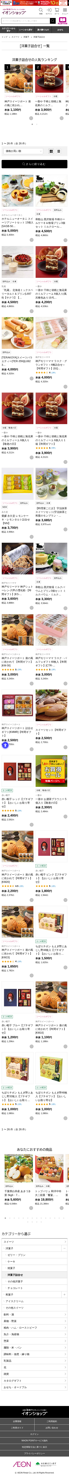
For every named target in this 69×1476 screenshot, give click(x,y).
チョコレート (15, 1288)
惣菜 (6, 1341)
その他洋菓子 (15, 1281)
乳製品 (7, 1360)
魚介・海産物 (11, 1334)
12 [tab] (54, 1218)
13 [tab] (59, 1218)
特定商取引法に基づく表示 (34, 1447)
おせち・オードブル (15, 1387)
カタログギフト (13, 1380)
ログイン (34, 1434)
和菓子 (9, 1294)
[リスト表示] (58, 151)
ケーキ (11, 1261)
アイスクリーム (15, 1301)
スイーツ (15, 37)
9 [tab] (41, 1218)
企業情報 (17, 1421)
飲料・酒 (9, 1314)
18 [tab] (41, 1222)
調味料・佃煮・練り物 (16, 1354)
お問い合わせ (52, 1428)
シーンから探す (26, 30)
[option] (51, 151)
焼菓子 (11, 1268)
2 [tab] (36, 124)
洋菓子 (26, 37)
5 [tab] (23, 1218)
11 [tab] (50, 1218)
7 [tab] (32, 1218)
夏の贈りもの (43, 30)
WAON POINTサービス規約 (34, 1440)
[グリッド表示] (51, 151)
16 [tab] (32, 1222)
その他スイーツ (15, 1307)
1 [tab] (32, 124)
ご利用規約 (52, 1421)
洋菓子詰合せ (39, 37)
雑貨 (6, 1374)
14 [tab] (63, 1218)
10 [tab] (45, 1218)
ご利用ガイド (17, 1428)
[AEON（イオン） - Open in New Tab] (22, 1464)
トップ (4, 37)
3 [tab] (14, 1218)
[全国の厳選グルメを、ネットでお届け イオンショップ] (14, 11)
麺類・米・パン (13, 1347)
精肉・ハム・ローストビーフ (20, 1327)
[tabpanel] (19, 92)
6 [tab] (27, 1218)
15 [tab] (27, 1222)
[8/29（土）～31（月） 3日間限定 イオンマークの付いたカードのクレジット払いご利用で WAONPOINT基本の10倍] (34, 3)
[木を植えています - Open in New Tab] (45, 1464)
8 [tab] (36, 1218)
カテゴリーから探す (8, 29)
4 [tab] (18, 1218)
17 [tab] (36, 1222)
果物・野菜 (10, 1321)
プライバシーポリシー (34, 1453)
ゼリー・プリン (17, 1255)
